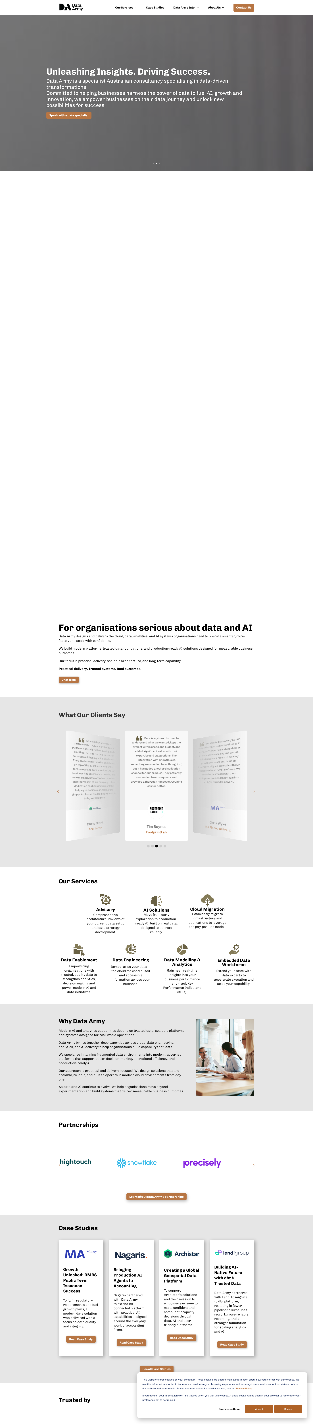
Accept (259, 1409)
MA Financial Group (156, 832)
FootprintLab (95, 829)
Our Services (124, 7)
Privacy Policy (244, 1388)
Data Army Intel (184, 7)
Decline (288, 1409)
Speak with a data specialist (69, 115)
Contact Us (244, 7)
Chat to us (69, 679)
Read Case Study (81, 1339)
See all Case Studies (157, 1369)
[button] (148, 846)
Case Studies (155, 7)
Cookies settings (229, 1409)
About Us (214, 7)
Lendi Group (218, 828)
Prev (59, 1163)
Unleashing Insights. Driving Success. (128, 71)
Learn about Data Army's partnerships (156, 1196)
